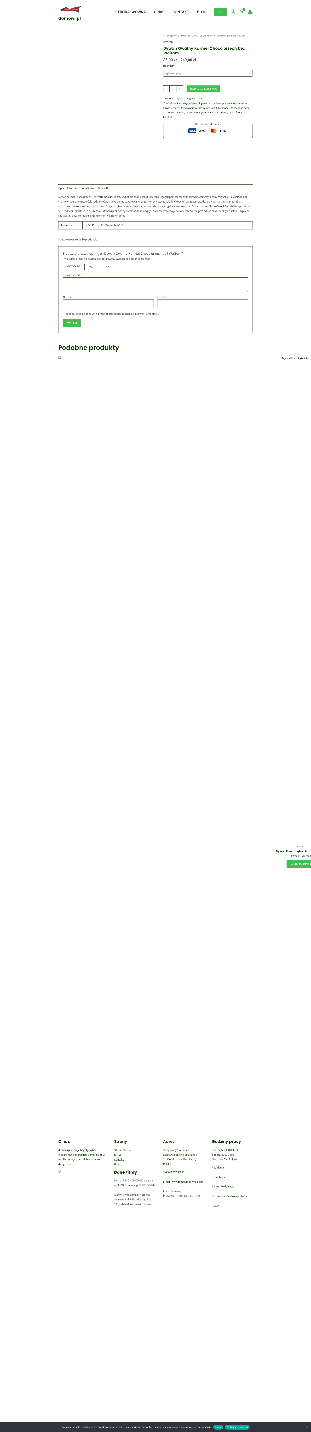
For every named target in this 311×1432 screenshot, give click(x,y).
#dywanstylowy (171, 107)
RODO (215, 1205)
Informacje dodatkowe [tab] (81, 188)
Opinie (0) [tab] (103, 188)
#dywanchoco (206, 103)
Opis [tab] (61, 188)
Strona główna (171, 35)
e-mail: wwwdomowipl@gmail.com (183, 1182)
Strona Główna (130, 11)
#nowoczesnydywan (196, 112)
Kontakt (181, 11)
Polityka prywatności (237, 1427)
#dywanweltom (207, 107)
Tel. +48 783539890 (173, 1172)
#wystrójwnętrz (236, 112)
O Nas (159, 11)
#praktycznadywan (217, 112)
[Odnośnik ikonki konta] (250, 11)
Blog (201, 11)
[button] (220, 12)
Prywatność (218, 1177)
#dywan (193, 103)
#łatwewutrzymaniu (173, 112)
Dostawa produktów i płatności (230, 1196)
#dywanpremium (223, 103)
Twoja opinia (73, 275)
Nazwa (67, 297)
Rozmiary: (169, 65)
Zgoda (218, 1427)
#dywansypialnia (189, 107)
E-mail (161, 297)
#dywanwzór (222, 107)
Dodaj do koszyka (203, 88)
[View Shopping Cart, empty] (241, 12)
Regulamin (218, 1167)
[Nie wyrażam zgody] (307, 1427)
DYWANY (185, 35)
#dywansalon (240, 103)
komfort (167, 117)
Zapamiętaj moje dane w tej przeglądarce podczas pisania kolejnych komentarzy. (112, 314)
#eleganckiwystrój (239, 107)
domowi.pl (69, 18)
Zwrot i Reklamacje (223, 1186)
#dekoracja (182, 103)
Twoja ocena (73, 266)
